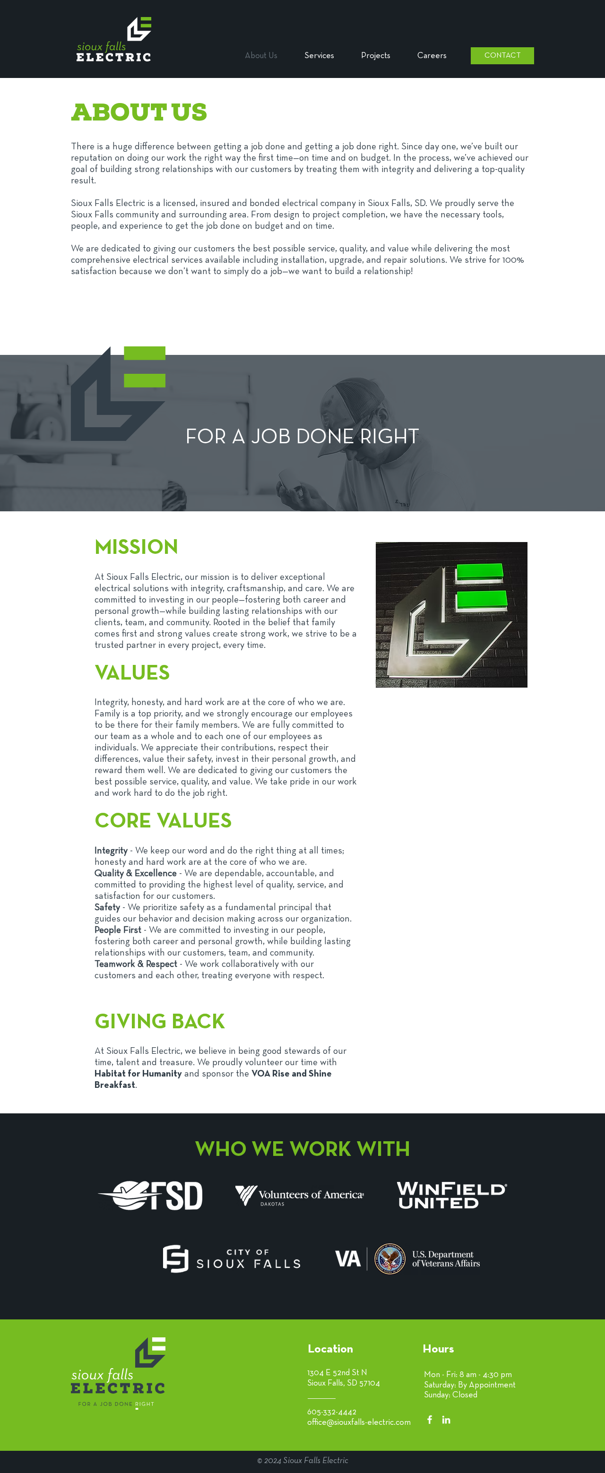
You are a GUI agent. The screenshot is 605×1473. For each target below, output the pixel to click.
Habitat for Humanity (138, 1074)
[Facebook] (429, 1419)
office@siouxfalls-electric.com (359, 1423)
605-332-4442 (331, 1412)
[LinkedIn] (446, 1419)
